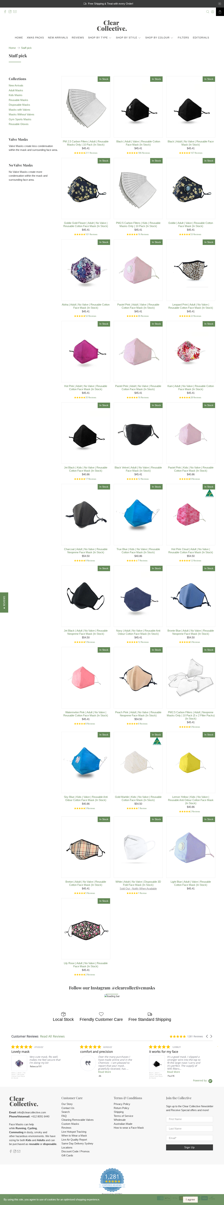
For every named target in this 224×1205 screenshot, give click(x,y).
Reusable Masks (18, 99)
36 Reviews (143, 315)
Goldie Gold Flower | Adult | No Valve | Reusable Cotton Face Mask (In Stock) (85, 224)
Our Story (67, 1103)
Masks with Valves (19, 109)
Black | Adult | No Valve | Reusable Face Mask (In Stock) (191, 143)
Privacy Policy (122, 1103)
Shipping (119, 1111)
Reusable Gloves (19, 124)
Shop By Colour (157, 37)
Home (19, 37)
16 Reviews (143, 234)
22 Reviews (195, 315)
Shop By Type (98, 37)
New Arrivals (58, 37)
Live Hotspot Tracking (73, 1131)
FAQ (64, 1115)
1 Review (142, 808)
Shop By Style (126, 37)
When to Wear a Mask (74, 1135)
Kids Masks (15, 95)
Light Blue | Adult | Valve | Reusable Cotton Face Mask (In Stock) (191, 883)
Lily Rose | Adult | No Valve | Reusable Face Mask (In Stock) (86, 965)
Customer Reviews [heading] (24, 1036)
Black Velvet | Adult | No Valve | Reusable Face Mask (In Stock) (138, 469)
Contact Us (67, 1108)
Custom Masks (70, 1123)
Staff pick (26, 48)
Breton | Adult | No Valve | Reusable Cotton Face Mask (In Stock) (85, 883)
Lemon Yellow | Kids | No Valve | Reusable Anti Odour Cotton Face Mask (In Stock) (191, 800)
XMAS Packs (35, 37)
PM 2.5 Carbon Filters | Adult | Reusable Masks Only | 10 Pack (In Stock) (85, 143)
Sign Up (189, 1147)
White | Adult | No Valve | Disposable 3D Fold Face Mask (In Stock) (138, 883)
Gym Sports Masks (20, 119)
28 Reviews (195, 397)
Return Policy (121, 1108)
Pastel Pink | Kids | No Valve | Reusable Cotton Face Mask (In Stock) (191, 469)
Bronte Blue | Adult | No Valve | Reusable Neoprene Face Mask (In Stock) (190, 632)
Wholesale (120, 1119)
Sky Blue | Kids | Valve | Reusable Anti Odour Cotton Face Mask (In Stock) (86, 798)
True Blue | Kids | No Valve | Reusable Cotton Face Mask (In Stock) (138, 551)
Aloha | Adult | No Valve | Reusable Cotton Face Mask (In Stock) (86, 306)
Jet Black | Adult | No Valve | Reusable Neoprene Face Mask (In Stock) (86, 632)
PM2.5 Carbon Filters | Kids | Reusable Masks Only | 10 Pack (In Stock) (138, 224)
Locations (66, 1147)
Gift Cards (67, 1155)
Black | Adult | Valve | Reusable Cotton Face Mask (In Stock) (138, 143)
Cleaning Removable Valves (77, 1119)
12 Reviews (143, 478)
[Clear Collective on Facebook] (6, 12)
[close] (219, 3)
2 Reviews (195, 811)
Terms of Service (123, 1115)
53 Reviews (195, 234)
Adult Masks (16, 90)
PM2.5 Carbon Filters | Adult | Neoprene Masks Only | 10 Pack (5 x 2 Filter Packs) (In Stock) (191, 715)
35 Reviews (90, 397)
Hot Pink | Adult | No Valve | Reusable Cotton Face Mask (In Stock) (85, 388)
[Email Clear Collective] (15, 12)
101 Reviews (91, 234)
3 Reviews (90, 808)
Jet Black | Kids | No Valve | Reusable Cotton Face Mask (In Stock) (85, 469)
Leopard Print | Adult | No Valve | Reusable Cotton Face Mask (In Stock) (190, 306)
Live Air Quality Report (74, 1139)
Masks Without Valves (21, 114)
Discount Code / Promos (75, 1151)
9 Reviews (90, 560)
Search (65, 1111)
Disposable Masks (19, 104)
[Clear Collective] (112, 25)
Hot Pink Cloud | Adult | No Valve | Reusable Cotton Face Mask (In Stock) (190, 551)
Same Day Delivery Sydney (77, 1143)
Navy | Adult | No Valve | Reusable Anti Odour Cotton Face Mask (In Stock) (138, 632)
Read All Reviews (52, 1036)
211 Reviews (91, 152)
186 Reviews (144, 152)
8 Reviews (195, 478)
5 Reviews (90, 642)
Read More (104, 1071)
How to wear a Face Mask (129, 1127)
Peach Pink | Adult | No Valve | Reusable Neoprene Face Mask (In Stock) (138, 714)
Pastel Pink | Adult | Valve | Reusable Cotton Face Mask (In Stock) (138, 306)
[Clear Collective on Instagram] (10, 12)
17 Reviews (90, 478)
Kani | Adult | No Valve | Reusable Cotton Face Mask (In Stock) (190, 388)
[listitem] (37, 1062)
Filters (183, 37)
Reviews (78, 37)
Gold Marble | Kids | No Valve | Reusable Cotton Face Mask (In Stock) (138, 798)
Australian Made (123, 1123)
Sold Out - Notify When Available (138, 888)
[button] (207, 1036)
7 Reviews (143, 560)
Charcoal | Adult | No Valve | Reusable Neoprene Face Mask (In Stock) (85, 551)
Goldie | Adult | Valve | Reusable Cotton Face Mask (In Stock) (190, 224)
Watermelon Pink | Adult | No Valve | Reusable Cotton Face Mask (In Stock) (85, 714)
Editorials (201, 37)
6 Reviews (195, 642)
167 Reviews (196, 152)
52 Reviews (90, 315)
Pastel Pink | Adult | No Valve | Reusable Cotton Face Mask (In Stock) (138, 388)
